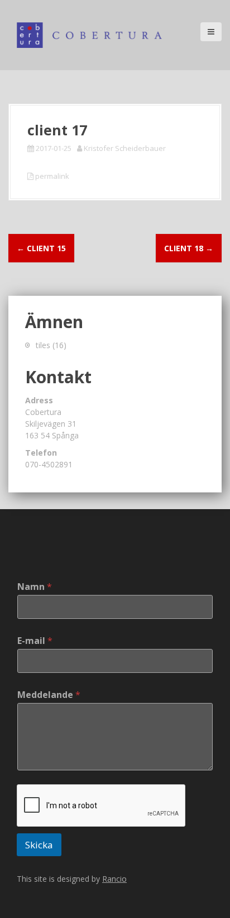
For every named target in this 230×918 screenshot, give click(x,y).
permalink (51, 176)
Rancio (114, 878)
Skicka (39, 844)
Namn (34, 587)
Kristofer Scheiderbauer (125, 148)
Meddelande (48, 695)
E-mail (34, 641)
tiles (43, 345)
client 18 (188, 248)
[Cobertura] (89, 34)
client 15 (41, 248)
